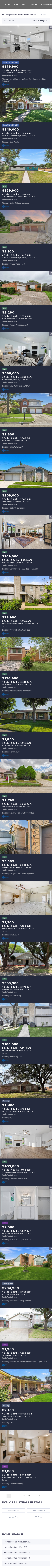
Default (43, 14)
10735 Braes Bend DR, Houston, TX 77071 (17, 1050)
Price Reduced (38, 1511)
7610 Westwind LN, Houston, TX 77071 (16, 989)
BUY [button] (16, 5)
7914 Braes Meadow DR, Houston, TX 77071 (18, 258)
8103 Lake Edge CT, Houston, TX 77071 (17, 563)
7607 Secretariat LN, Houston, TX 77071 (17, 685)
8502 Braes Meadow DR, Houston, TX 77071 (18, 136)
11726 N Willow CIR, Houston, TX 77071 (16, 746)
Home (7, 5)
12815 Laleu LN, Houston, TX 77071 (15, 441)
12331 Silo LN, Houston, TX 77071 (14, 1294)
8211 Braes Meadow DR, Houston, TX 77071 (18, 1112)
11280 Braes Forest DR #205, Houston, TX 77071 (19, 1477)
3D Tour (38, 1517)
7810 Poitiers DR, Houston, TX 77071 (15, 502)
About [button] (34, 5)
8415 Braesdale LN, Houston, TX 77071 (16, 1416)
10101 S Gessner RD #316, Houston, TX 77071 (18, 929)
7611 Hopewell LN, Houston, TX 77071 (16, 807)
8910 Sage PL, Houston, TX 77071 (14, 1355)
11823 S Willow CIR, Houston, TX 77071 (16, 1233)
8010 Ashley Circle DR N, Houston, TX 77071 (18, 1172)
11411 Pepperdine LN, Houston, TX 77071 (17, 319)
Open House (13, 1511)
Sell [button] (24, 5)
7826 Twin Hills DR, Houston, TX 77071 (16, 73)
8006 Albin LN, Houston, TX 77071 (15, 380)
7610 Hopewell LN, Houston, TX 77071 (16, 868)
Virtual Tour (14, 1517)
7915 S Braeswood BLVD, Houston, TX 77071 (18, 197)
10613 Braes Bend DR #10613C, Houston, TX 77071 (20, 624)
